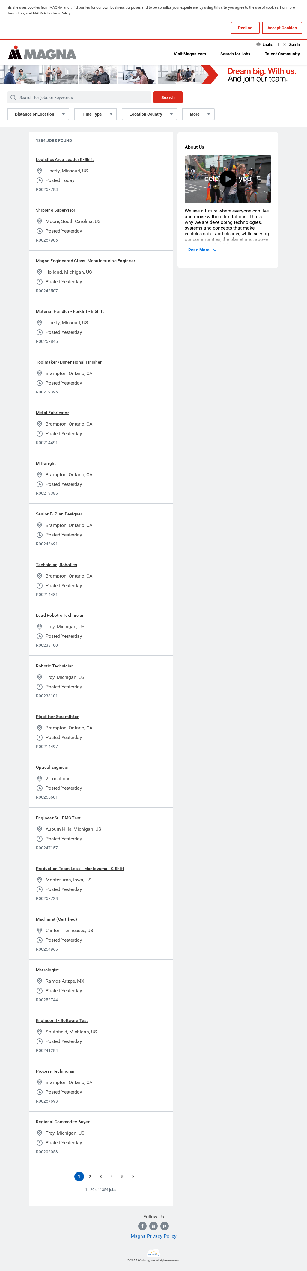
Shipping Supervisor (56, 210)
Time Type (92, 114)
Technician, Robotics (56, 564)
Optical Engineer (52, 767)
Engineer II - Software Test (62, 1020)
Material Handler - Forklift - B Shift (70, 311)
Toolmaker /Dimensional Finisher (69, 362)
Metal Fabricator (52, 412)
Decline (245, 27)
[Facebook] (142, 1226)
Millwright (46, 463)
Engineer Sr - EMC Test (58, 817)
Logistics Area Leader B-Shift (65, 159)
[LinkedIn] (153, 1226)
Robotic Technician (55, 666)
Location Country (146, 114)
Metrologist (47, 969)
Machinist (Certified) (56, 919)
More (195, 114)
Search (168, 97)
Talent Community (282, 54)
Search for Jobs (235, 54)
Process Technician (55, 1071)
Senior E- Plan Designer (59, 514)
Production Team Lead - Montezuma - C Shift (80, 868)
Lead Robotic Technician (60, 615)
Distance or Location (34, 114)
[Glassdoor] (164, 1226)
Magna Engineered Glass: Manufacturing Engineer (85, 260)
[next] (133, 1176)
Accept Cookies (282, 27)
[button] (228, 179)
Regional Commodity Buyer (63, 1121)
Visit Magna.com (190, 54)
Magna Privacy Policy (154, 1236)
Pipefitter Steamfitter (57, 716)
